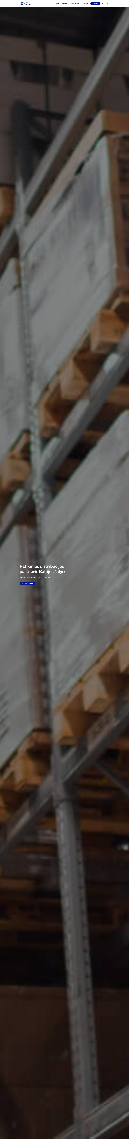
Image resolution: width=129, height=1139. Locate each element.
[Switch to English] (107, 4)
